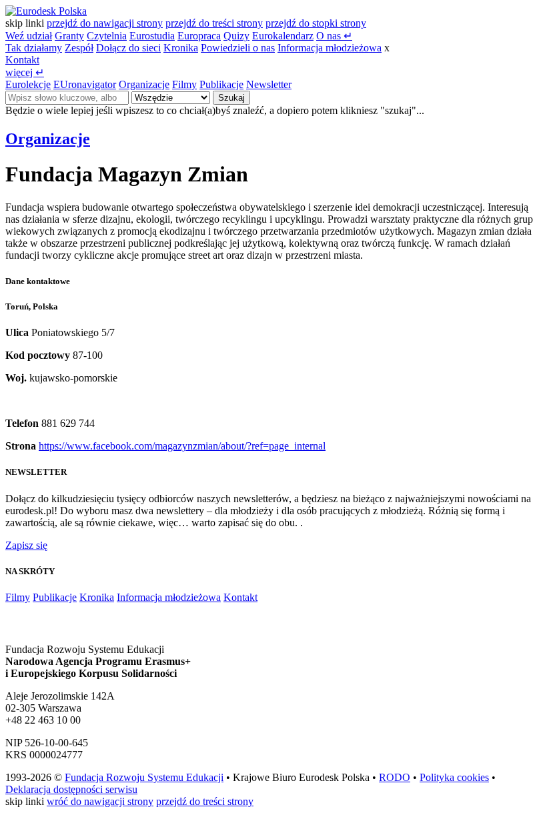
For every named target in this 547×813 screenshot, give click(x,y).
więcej (24, 72)
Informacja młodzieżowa (330, 47)
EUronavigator (84, 84)
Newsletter (269, 84)
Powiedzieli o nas (238, 47)
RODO (394, 777)
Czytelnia (107, 35)
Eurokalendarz (283, 35)
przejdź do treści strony (214, 23)
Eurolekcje (28, 84)
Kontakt (22, 59)
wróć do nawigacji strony (100, 801)
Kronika (180, 47)
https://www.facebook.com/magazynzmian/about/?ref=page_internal (182, 446)
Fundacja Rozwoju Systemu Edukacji (144, 777)
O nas (334, 35)
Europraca (199, 35)
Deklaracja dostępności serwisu (71, 789)
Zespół (79, 47)
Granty (69, 35)
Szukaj (231, 98)
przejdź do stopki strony (315, 23)
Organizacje (144, 84)
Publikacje (221, 84)
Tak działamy (33, 47)
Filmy (184, 84)
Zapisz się (26, 545)
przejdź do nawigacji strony (105, 23)
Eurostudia (152, 35)
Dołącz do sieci (128, 47)
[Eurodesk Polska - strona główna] (46, 11)
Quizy (236, 35)
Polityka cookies (454, 777)
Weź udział (28, 35)
